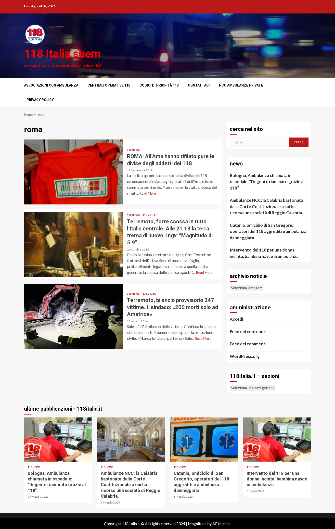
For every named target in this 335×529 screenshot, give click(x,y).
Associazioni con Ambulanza (51, 85)
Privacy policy (40, 100)
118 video (149, 215)
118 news (133, 149)
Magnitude (197, 523)
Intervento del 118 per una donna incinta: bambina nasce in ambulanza (264, 253)
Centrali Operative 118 (109, 85)
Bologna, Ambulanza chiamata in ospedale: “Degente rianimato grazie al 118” (267, 181)
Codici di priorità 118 (159, 85)
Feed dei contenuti (248, 331)
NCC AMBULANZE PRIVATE (241, 85)
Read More (147, 193)
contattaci (199, 85)
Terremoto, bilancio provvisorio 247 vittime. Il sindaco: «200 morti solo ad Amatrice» (73, 316)
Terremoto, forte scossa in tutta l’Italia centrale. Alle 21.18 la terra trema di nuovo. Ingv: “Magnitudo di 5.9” (73, 244)
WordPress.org (245, 356)
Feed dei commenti (248, 343)
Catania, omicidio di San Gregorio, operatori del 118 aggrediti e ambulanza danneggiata (268, 231)
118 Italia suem (62, 53)
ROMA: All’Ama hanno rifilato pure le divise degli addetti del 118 (73, 171)
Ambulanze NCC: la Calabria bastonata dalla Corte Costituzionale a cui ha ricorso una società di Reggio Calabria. (266, 206)
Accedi (236, 319)
